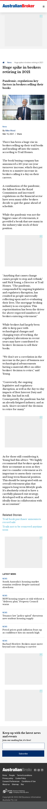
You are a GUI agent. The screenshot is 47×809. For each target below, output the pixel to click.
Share (19, 134)
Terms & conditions (24, 775)
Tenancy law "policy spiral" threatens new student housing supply (23, 617)
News (9, 63)
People (12, 775)
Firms (5, 775)
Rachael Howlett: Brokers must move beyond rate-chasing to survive (23, 645)
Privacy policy (8, 778)
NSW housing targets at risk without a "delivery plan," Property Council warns (23, 601)
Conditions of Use (29, 781)
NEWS (5, 579)
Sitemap (15, 784)
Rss (22, 784)
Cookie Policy (20, 778)
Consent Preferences (11, 781)
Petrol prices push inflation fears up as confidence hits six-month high (22, 631)
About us (6, 784)
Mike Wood (10, 130)
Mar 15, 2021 (8, 134)
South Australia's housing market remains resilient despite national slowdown (21, 584)
